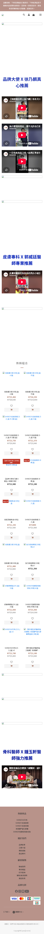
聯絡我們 (22, 866)
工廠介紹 (22, 847)
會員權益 (22, 869)
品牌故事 (22, 845)
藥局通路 (22, 850)
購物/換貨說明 (22, 875)
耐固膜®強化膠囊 (22, 829)
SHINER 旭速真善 (22, 823)
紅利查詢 (22, 872)
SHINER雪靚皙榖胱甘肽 (22, 832)
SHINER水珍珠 (22, 820)
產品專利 (22, 853)
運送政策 (22, 878)
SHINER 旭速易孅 (22, 826)
